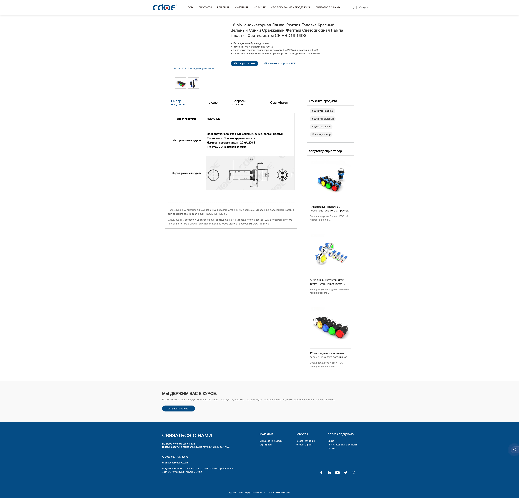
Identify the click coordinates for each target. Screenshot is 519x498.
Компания (242, 7)
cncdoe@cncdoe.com (176, 462)
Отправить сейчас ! (178, 408)
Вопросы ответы (239, 102)
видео (213, 103)
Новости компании (305, 441)
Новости (260, 7)
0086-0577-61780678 (176, 456)
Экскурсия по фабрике (271, 441)
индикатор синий (321, 126)
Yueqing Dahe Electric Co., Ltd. (164, 7)
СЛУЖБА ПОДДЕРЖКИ (341, 434)
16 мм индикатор (321, 134)
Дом (190, 7)
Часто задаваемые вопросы (342, 444)
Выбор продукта (178, 102)
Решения (223, 7)
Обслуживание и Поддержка (290, 7)
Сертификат (279, 103)
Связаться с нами (328, 7)
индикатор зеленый (323, 118)
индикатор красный (322, 110)
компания (266, 434)
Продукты (205, 7)
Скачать (332, 448)
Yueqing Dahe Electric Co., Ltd (256, 492)
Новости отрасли (304, 444)
